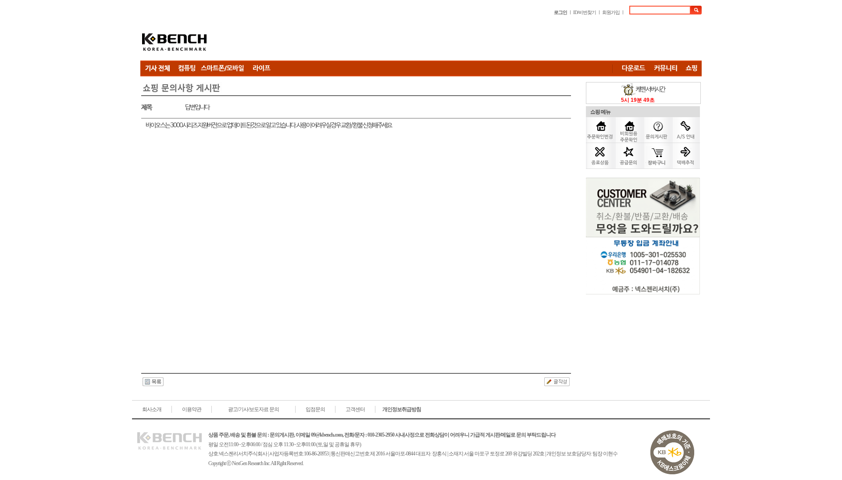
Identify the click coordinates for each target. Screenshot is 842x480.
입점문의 (315, 409)
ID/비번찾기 (584, 12)
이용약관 (191, 409)
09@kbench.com (327, 435)
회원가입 (611, 12)
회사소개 (151, 409)
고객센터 (355, 409)
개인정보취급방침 (401, 409)
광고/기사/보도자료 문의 (253, 409)
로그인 (560, 12)
